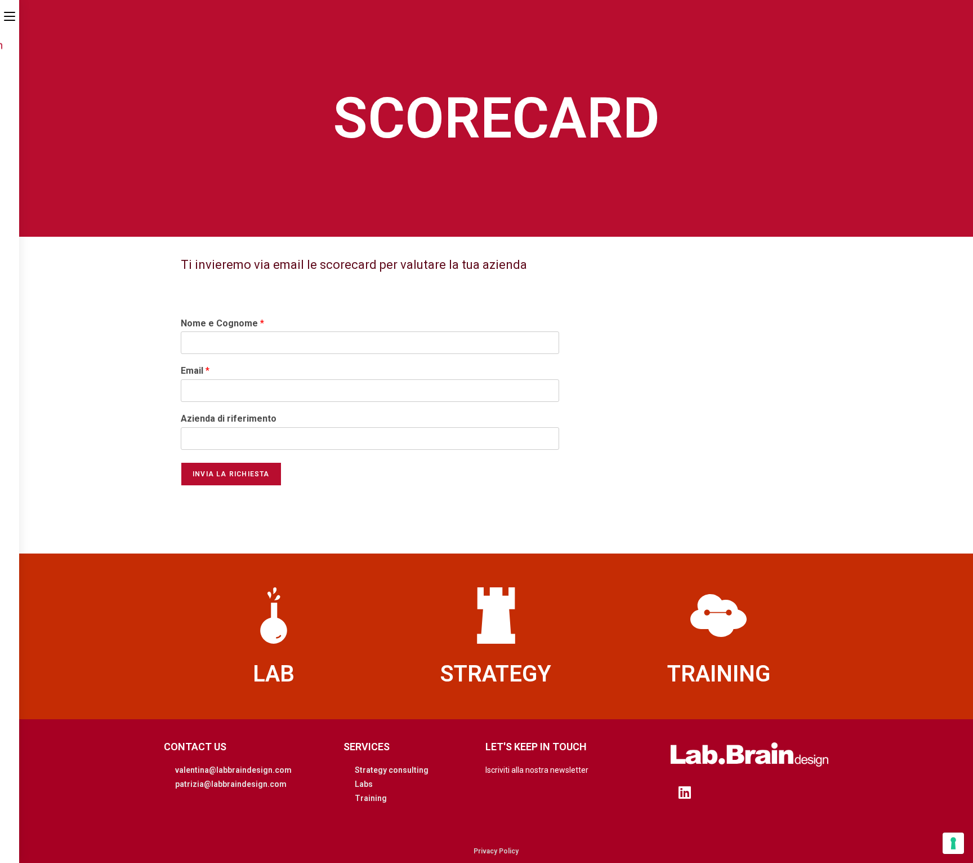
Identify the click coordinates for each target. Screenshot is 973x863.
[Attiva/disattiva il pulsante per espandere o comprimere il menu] (9, 15)
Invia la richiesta (231, 474)
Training (371, 798)
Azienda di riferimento (228, 418)
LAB (273, 674)
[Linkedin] (685, 792)
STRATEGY (495, 674)
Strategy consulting (392, 770)
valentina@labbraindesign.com (233, 770)
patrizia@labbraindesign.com (231, 784)
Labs (364, 784)
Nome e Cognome (222, 323)
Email (195, 370)
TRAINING (718, 674)
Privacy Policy (496, 851)
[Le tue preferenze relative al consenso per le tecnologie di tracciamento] (953, 843)
